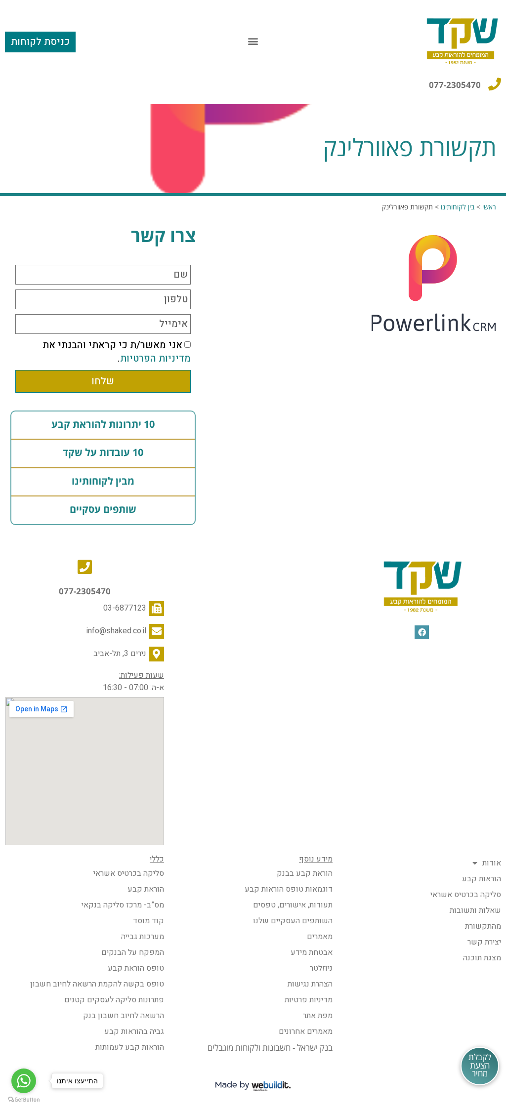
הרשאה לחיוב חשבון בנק (123, 1016)
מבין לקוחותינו (103, 481)
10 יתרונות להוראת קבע (103, 424)
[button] (253, 41)
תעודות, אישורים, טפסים (293, 905)
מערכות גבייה (142, 937)
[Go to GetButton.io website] (24, 1100)
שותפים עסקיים (103, 509)
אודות (491, 863)
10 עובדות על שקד (103, 453)
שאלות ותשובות (475, 910)
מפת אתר (318, 1016)
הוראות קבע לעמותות (129, 1047)
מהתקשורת (483, 926)
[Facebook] (422, 632)
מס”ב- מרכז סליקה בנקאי (123, 905)
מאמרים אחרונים (306, 1031)
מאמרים (320, 937)
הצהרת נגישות (310, 984)
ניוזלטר (321, 968)
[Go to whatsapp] (23, 1081)
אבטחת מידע (312, 952)
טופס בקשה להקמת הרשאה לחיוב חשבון (97, 984)
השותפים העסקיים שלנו (293, 921)
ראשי (489, 207)
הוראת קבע (145, 889)
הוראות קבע (481, 879)
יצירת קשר (484, 942)
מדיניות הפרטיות (155, 358)
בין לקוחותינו (457, 207)
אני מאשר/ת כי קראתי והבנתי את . (116, 352)
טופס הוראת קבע (136, 968)
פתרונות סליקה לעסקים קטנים (114, 1000)
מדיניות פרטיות (309, 1000)
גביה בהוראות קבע (134, 1031)
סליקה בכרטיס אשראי (465, 895)
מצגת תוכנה (482, 958)
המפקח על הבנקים (132, 952)
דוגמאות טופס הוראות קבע (289, 889)
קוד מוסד (148, 921)
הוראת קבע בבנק (305, 873)
